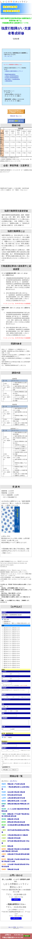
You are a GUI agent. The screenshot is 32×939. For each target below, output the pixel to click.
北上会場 (22, 787)
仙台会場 (10, 792)
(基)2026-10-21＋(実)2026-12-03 (12, 630)
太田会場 (16, 819)
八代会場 (16, 859)
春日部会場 (25, 809)
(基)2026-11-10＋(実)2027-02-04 (12, 643)
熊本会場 (10, 859)
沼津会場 (16, 822)
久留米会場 (14, 851)
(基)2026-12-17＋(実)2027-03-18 (12, 655)
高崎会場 (10, 804)
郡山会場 (16, 801)
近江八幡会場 (23, 835)
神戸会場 (10, 841)
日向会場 (16, 869)
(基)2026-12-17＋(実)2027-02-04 (12, 651)
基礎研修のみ (7, 621)
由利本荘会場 (17, 795)
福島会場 (10, 801)
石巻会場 (16, 792)
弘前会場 (22, 784)
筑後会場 (10, 849)
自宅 (5, 737)
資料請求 (16, 899)
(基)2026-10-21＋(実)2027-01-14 (12, 632)
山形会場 (10, 798)
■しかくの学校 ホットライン (16, 927)
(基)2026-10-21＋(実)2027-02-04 (12, 633)
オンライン (13, 781)
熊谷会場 (4, 811)
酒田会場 (16, 798)
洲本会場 (22, 841)
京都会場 (10, 838)
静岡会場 (10, 822)
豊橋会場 (23, 825)
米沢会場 (22, 798)
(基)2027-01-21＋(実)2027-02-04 (12, 657)
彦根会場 (16, 835)
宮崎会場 (10, 869)
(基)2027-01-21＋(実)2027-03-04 (12, 659)
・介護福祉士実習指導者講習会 (11, 76)
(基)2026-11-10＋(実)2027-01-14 (12, 641)
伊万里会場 (16, 854)
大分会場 (10, 864)
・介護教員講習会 (8, 81)
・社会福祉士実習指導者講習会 (11, 77)
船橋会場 (10, 814)
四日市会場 (10, 830)
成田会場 (13, 816)
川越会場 (19, 809)
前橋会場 (16, 804)
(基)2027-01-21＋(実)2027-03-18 (12, 661)
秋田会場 (10, 795)
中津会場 (16, 864)
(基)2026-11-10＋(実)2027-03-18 (12, 647)
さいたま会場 (11, 809)
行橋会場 (7, 851)
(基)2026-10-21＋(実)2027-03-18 (12, 637)
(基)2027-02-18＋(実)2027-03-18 (12, 665)
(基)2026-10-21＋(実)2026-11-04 (12, 628)
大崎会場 (22, 792)
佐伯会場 (6, 866)
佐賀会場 (10, 854)
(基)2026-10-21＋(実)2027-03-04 (12, 635)
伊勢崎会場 (22, 804)
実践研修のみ (7, 623)
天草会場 (6, 861)
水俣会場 (22, 859)
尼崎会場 (16, 841)
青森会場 (10, 784)
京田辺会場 (16, 838)
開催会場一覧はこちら (16, 116)
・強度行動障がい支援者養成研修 (12, 79)
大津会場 (10, 835)
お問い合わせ (16, 918)
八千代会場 (16, 814)
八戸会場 (16, 784)
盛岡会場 (16, 787)
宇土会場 (12, 861)
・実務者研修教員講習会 (9, 74)
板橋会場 (10, 819)
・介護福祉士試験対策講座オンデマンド (13, 71)
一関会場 (10, 787)
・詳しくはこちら (8, 56)
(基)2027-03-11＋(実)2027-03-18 (12, 667)
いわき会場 (22, 801)
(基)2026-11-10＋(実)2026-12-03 (12, 639)
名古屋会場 (10, 825)
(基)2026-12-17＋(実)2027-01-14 (12, 649)
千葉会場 (23, 814)
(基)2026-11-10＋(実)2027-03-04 (12, 645)
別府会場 (22, 864)
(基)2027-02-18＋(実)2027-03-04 (12, 663)
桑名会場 (22, 830)
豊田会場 (17, 825)
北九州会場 (22, 849)
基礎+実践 (6, 619)
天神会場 (16, 849)
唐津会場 (23, 854)
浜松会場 (22, 822)
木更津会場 (6, 816)
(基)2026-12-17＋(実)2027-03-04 (12, 653)
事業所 (10, 737)
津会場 (17, 830)
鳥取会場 (10, 846)
